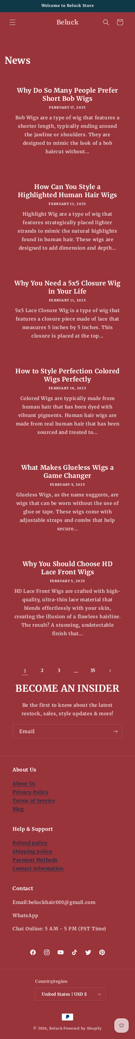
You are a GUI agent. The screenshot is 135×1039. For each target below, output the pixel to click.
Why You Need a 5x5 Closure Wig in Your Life (67, 287)
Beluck (55, 1028)
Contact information (38, 868)
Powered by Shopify (82, 1028)
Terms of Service (34, 801)
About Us (24, 784)
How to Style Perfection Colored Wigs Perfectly (67, 375)
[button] (12, 22)
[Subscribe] (115, 731)
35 (92, 670)
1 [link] (25, 671)
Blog (18, 809)
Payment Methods (35, 860)
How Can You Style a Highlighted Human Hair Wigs (67, 191)
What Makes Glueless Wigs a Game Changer (67, 471)
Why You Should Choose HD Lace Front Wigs (67, 568)
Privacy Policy (30, 792)
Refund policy (30, 843)
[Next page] (110, 671)
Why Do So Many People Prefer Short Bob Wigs (67, 94)
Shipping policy (32, 851)
